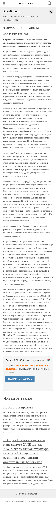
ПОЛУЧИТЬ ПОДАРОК (20, 379)
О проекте (21, 494)
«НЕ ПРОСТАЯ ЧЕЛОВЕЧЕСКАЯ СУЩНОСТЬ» (23, 502)
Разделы (32, 494)
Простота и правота (18, 407)
